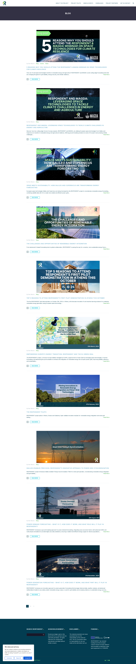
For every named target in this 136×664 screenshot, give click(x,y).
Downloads (99, 3)
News (46, 63)
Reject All (18, 658)
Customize (9, 658)
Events (42, 63)
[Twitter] (107, 660)
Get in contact (125, 3)
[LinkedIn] (105, 660)
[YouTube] (109, 660)
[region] (18, 653)
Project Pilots (76, 3)
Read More (106, 74)
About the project (62, 3)
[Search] (133, 3)
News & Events (88, 3)
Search (43, 634)
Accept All (27, 658)
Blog (37, 63)
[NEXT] (34, 606)
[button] (28, 79)
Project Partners (112, 3)
